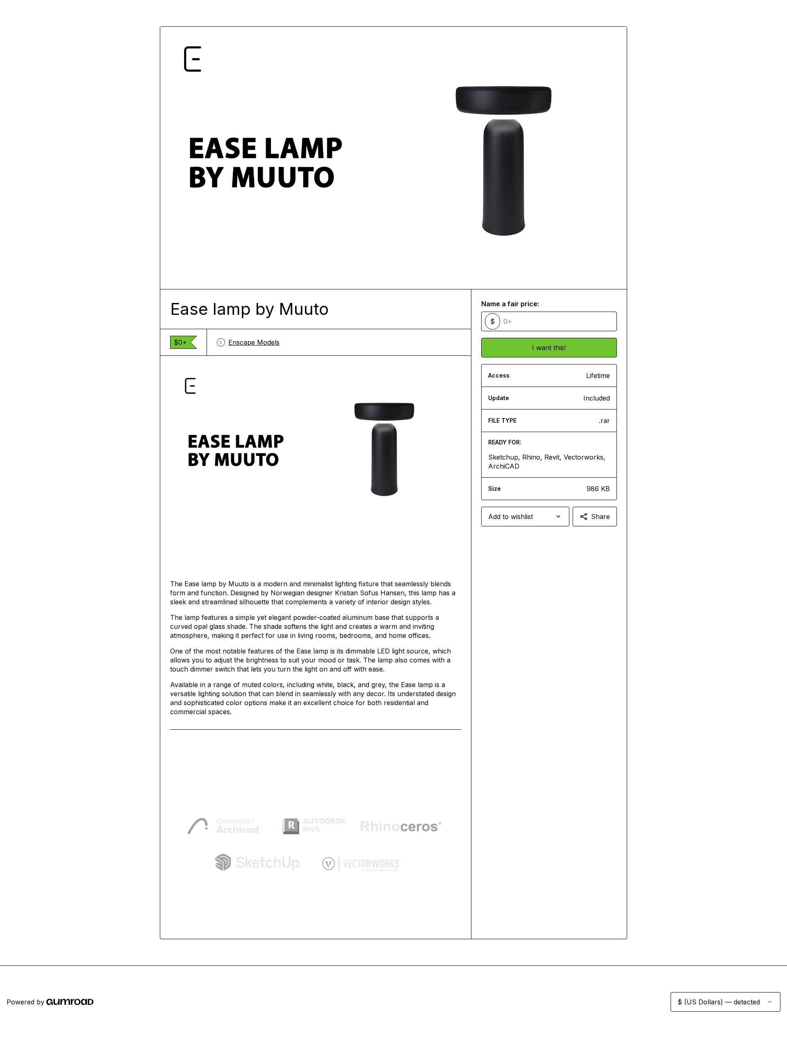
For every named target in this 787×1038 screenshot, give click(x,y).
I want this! (549, 348)
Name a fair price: (510, 304)
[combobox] (525, 516)
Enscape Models (254, 342)
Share (600, 516)
